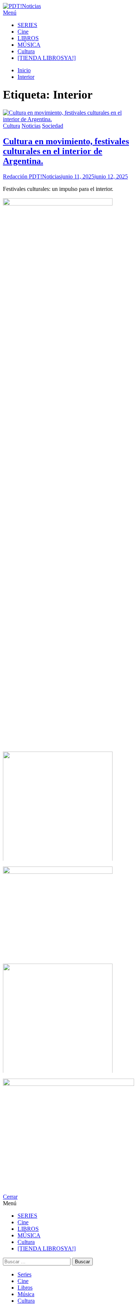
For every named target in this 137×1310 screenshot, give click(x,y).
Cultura (26, 51)
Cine (23, 31)
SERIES (27, 25)
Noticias (31, 126)
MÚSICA (29, 45)
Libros (25, 1287)
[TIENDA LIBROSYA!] (47, 58)
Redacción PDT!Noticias (32, 176)
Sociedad (52, 126)
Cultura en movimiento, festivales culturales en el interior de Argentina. (66, 151)
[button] (68, 12)
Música (26, 1294)
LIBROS (28, 38)
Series (24, 1274)
